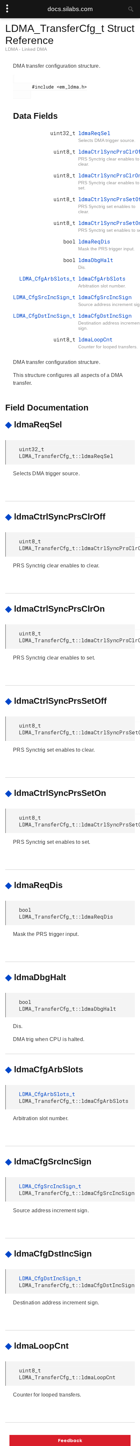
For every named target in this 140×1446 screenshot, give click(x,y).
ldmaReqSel (94, 133)
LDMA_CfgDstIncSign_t (44, 315)
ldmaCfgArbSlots (101, 278)
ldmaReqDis (94, 241)
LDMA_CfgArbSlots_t (47, 278)
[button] (70, 1440)
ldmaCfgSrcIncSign (105, 297)
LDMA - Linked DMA (26, 49)
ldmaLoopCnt (95, 339)
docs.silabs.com (70, 9)
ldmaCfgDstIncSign (105, 315)
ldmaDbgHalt (95, 260)
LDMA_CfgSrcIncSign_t (44, 297)
